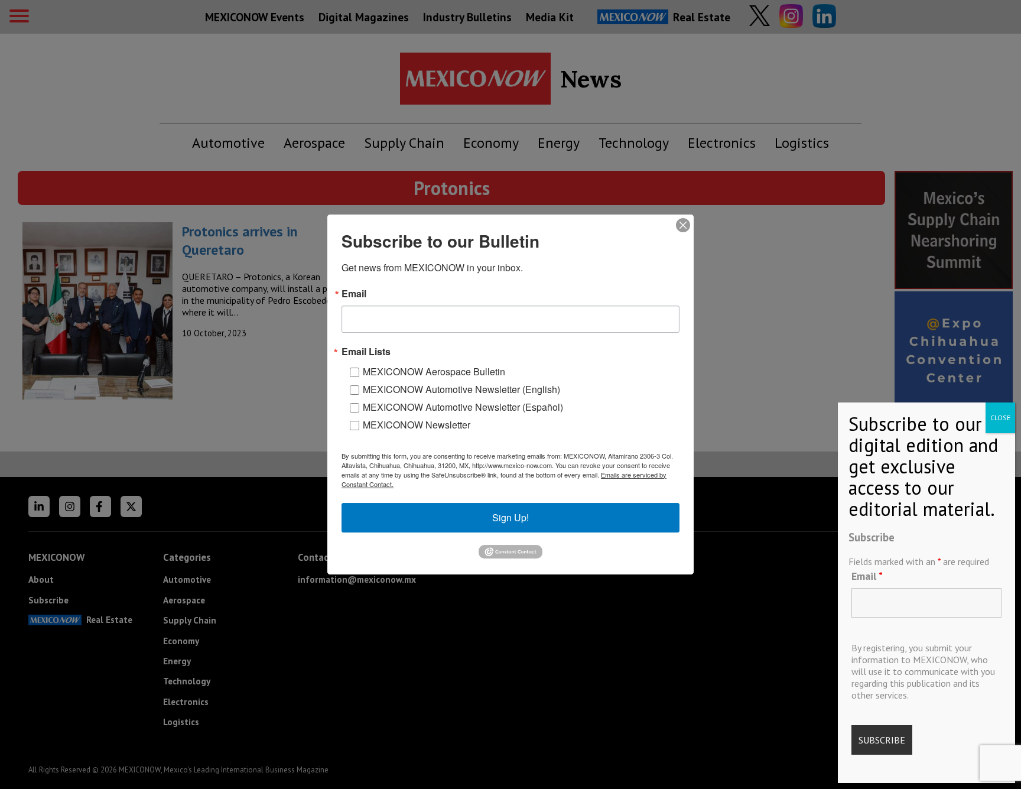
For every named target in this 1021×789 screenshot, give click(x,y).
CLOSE (1000, 417)
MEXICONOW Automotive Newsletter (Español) (463, 407)
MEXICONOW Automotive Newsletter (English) (461, 389)
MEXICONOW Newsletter (416, 424)
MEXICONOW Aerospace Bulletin (434, 371)
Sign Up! (510, 517)
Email (867, 576)
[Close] (683, 225)
